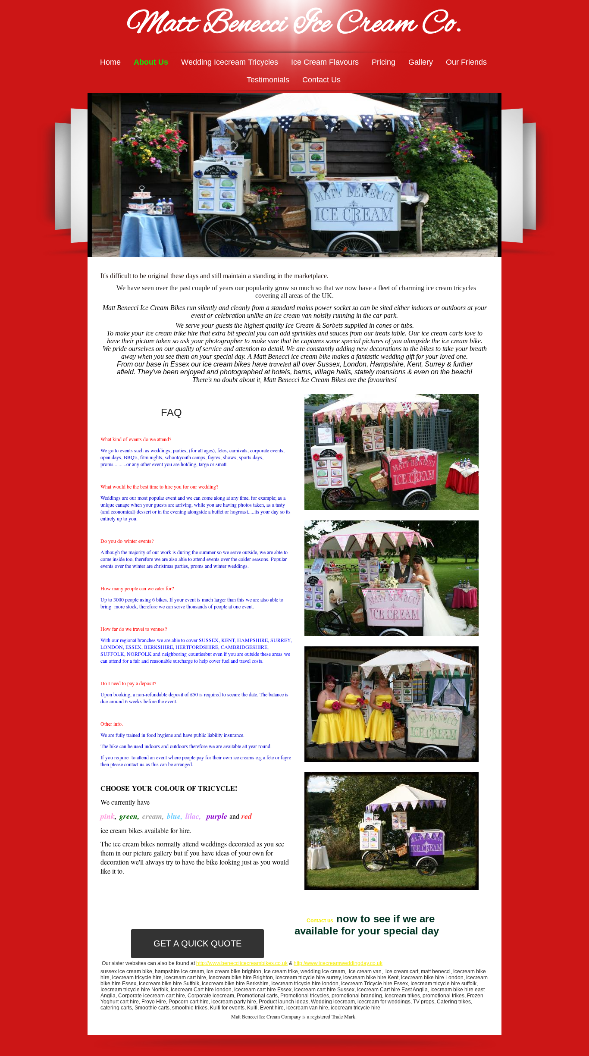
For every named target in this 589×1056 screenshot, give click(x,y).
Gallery (420, 62)
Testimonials (268, 79)
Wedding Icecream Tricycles (229, 62)
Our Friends (466, 62)
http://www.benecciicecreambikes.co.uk (242, 963)
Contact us (321, 79)
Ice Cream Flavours (325, 62)
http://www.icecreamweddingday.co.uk (338, 963)
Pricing (383, 62)
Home (110, 62)
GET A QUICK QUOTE (197, 943)
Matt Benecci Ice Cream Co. (294, 24)
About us (151, 62)
